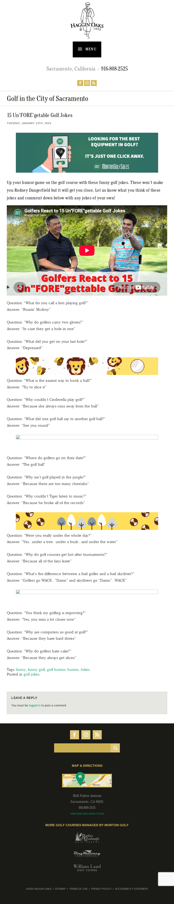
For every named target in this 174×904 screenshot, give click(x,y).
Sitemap (60, 888)
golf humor (56, 669)
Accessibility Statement (131, 888)
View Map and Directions (87, 813)
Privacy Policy (101, 888)
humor (72, 669)
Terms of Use (78, 888)
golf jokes (31, 674)
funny (21, 669)
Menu (90, 49)
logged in (35, 705)
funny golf (36, 669)
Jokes (85, 669)
